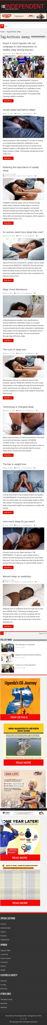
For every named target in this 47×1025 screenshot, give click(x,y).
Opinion (30, 176)
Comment (4, 962)
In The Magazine (26, 113)
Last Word (4, 954)
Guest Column (6, 958)
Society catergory (27, 582)
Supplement (5, 940)
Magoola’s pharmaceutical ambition (28, 655)
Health (20, 53)
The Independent (20, 1016)
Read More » (8, 101)
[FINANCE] (20, 885)
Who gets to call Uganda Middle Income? (19, 26)
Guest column (22, 176)
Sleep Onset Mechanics (15, 289)
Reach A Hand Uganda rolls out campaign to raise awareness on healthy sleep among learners (20, 46)
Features (4, 981)
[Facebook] (23, 1018)
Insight (3, 970)
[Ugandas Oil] (20, 699)
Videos (3, 932)
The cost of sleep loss (14, 349)
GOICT (39, 1016)
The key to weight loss (14, 464)
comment (13, 176)
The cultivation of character (25, 645)
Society (3, 985)
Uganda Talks (5, 950)
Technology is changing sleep (18, 406)
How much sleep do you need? (19, 521)
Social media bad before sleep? (19, 109)
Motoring (4, 989)
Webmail (4, 1007)
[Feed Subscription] (46, 37)
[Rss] (21, 1018)
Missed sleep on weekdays (17, 576)
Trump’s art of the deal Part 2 (25, 665)
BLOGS (6, 176)
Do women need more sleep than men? (23, 232)
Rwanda (3, 936)
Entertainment (5, 928)
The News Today (6, 999)
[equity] (23, 792)
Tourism (3, 924)
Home (2, 32)
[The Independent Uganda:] (23, 6)
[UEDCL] (20, 839)
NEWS (25, 53)
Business (4, 1003)
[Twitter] (26, 1018)
